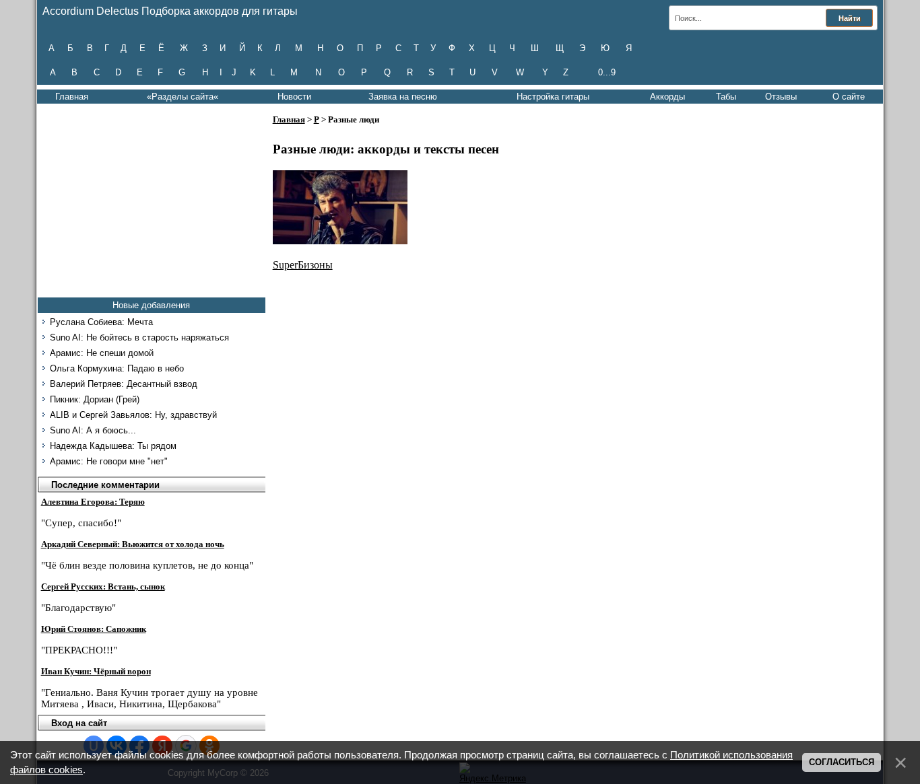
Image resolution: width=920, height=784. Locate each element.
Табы (726, 97)
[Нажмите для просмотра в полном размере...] (340, 240)
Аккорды (667, 97)
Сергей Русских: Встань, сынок (103, 586)
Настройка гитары (553, 97)
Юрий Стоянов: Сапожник (93, 629)
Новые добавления (151, 305)
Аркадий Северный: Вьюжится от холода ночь (132, 544)
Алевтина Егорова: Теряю (93, 502)
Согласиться (841, 762)
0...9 (607, 72)
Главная (71, 97)
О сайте (848, 97)
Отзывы (781, 97)
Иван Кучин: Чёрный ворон (96, 671)
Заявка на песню (402, 97)
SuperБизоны (303, 265)
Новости (294, 97)
